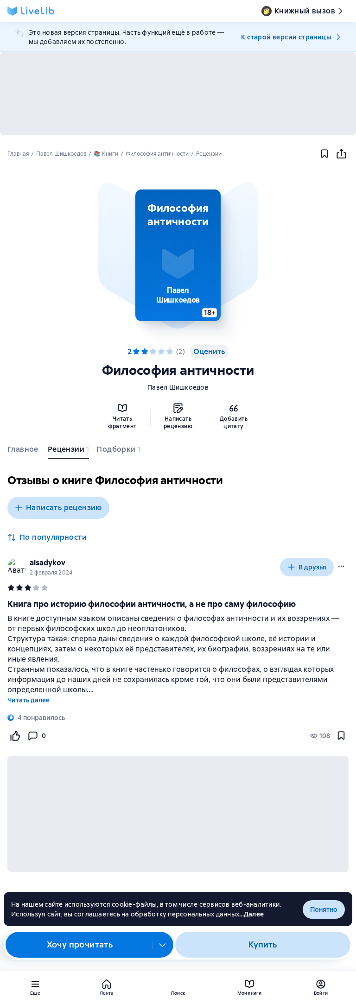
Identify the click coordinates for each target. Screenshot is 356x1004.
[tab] (23, 451)
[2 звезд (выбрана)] (144, 351)
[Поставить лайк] (14, 735)
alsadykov (47, 563)
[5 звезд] (169, 351)
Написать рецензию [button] (64, 507)
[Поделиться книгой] (341, 154)
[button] (178, 255)
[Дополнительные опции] (162, 945)
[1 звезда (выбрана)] (136, 351)
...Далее (251, 914)
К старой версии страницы (286, 37)
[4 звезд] (161, 351)
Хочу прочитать (80, 944)
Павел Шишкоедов (178, 387)
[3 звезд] (153, 351)
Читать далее (28, 700)
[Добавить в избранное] (324, 154)
